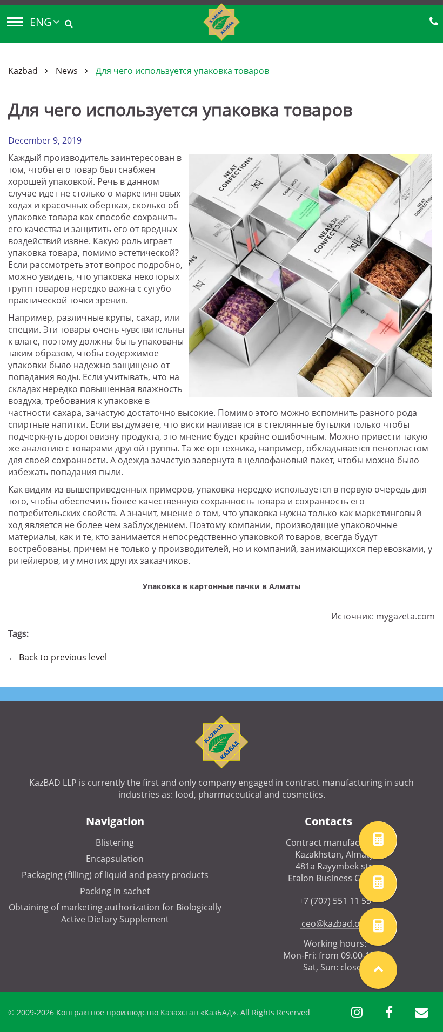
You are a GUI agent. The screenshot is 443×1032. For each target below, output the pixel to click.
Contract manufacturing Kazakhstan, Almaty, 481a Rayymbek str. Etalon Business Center (335, 860)
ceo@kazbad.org (334, 923)
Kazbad (23, 71)
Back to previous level (63, 657)
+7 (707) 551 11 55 (335, 901)
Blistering (115, 842)
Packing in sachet (115, 891)
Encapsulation (115, 859)
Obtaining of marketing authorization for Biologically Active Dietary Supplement (115, 913)
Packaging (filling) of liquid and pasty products (115, 875)
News (67, 71)
